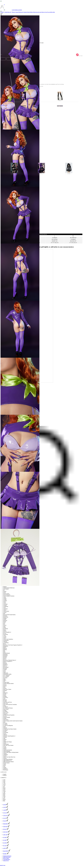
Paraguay (5, 690)
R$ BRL (5, 853)
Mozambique (5, 667)
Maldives (5, 649)
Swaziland (5, 730)
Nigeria (4, 680)
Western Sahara (6, 762)
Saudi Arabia (5, 709)
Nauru (4, 670)
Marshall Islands (6, 653)
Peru (4, 691)
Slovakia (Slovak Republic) (8, 715)
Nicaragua (5, 677)
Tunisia (4, 743)
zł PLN (4, 848)
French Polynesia (6, 594)
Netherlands (5, 673)
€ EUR (4, 807)
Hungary (5, 618)
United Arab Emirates (7, 750)
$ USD (4, 804)
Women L (15, 58)
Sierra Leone (5, 712)
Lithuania (5, 641)
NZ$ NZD (5, 826)
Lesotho (4, 636)
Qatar (4, 698)
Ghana (4, 601)
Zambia (4, 767)
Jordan (4, 627)
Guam (4, 607)
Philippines (5, 692)
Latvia (4, 635)
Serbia (4, 765)
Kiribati (4, 631)
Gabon (4, 597)
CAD (4, 783)
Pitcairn (4, 694)
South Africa (5, 719)
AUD (4, 784)
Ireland (4, 621)
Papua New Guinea (7, 689)
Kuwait (4, 633)
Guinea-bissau (6, 611)
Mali (4, 650)
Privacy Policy (6, 858)
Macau (4, 643)
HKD (4, 788)
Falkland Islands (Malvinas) (8, 587)
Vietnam (5, 758)
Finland (4, 591)
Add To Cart (2, 865)
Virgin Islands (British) (7, 759)
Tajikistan (5, 734)
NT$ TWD (5, 831)
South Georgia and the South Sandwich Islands (12, 720)
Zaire (4, 766)
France (4, 592)
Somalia (4, 718)
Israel (4, 622)
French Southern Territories (8, 596)
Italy (4, 624)
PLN (4, 798)
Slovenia (5, 716)
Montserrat (5, 664)
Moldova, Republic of (7, 661)
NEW (21, 10)
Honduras (5, 615)
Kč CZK (5, 845)
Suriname (5, 727)
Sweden (4, 731)
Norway (4, 684)
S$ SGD (5, 829)
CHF (4, 792)
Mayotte (4, 657)
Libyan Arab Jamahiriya (8, 639)
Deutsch (4, 775)
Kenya (4, 629)
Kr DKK (5, 837)
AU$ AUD (5, 815)
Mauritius (5, 656)
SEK (4, 795)
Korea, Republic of (7, 632)
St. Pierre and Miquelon (8, 725)
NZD (4, 789)
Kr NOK (5, 842)
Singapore (5, 713)
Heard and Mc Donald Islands (9, 614)
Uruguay (5, 753)
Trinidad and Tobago (7, 741)
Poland (4, 695)
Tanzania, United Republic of (9, 736)
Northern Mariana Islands (8, 683)
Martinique (5, 654)
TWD (4, 791)
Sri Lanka (5, 723)
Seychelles (5, 711)
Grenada (5, 605)
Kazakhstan (5, 628)
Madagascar (5, 646)
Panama (4, 688)
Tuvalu (4, 746)
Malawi (4, 647)
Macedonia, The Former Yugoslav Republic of (12, 645)
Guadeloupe (5, 606)
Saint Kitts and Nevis (7, 702)
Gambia (4, 598)
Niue (4, 681)
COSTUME (14, 10)
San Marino (5, 706)
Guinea (4, 610)
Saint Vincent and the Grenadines (10, 704)
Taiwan (4, 733)
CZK (4, 797)
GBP (4, 782)
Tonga (4, 740)
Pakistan (5, 685)
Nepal (4, 671)
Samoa (4, 705)
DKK (4, 793)
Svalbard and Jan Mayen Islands (9, 729)
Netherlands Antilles (7, 674)
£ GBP (4, 810)
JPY (4, 786)
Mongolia (5, 663)
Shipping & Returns (7, 855)
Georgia (4, 599)
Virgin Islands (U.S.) (7, 760)
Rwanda (5, 701)
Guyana (4, 612)
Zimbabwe (5, 768)
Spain (4, 722)
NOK (4, 796)
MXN (4, 799)
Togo (4, 738)
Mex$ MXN (5, 851)
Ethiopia (5, 586)
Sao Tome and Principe (8, 708)
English (4, 774)
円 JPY (4, 820)
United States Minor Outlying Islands (10, 752)
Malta (4, 652)
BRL (4, 800)
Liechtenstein (6, 640)
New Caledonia (6, 675)
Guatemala (5, 608)
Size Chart (80, 55)
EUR (4, 781)
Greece (4, 603)
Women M (9, 58)
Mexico (4, 659)
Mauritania (5, 655)
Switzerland (5, 732)
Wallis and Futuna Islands (8, 761)
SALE (18, 10)
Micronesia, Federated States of (9, 660)
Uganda (4, 747)
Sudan (4, 726)
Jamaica (4, 625)
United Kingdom (6, 751)
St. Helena (5, 724)
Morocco (5, 666)
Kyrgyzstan (5, 634)
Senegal (4, 710)
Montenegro (5, 769)
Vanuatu (4, 755)
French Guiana (6, 593)
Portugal (5, 696)
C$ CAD (5, 812)
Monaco (4, 662)
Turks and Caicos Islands (8, 745)
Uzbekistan (5, 754)
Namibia (5, 669)
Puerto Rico (5, 697)
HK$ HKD (5, 823)
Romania (5, 699)
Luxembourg (5, 642)
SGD (4, 790)
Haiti (4, 613)
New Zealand (6, 676)
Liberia (4, 638)
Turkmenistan (6, 744)
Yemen (4, 764)
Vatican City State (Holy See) (9, 757)
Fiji (3, 590)
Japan (4, 626)
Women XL (21, 58)
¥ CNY (4, 818)
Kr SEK (4, 840)
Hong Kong (5, 617)
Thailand (5, 737)
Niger (4, 678)
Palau (4, 687)
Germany (5, 600)
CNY (4, 785)
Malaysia (5, 648)
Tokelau (4, 739)
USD (4, 779)
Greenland (5, 604)
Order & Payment (6, 857)
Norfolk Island (6, 682)
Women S (3, 58)
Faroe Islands (6, 589)
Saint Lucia (5, 703)
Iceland (4, 619)
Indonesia (5, 620)
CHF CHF (5, 834)
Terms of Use (6, 860)
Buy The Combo (4, 105)
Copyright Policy (6, 859)
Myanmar (5, 668)
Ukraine (4, 748)
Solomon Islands (6, 717)
